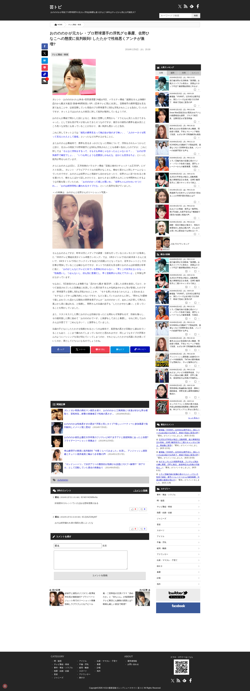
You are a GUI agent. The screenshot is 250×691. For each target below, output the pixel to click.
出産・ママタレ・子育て (167, 560)
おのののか (62, 480)
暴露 (159, 572)
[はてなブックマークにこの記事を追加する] (45, 60)
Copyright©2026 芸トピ (125, 688)
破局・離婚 (161, 548)
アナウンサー (162, 554)
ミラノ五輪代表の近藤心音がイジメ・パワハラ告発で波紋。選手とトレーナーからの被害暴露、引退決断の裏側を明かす (178, 477)
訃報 (159, 578)
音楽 (159, 524)
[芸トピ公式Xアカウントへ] (172, 681)
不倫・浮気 (161, 542)
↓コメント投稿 (140, 490)
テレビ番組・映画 (74, 24)
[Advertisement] (74, 379)
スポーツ (160, 530)
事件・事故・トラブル (166, 495)
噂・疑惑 (160, 501)
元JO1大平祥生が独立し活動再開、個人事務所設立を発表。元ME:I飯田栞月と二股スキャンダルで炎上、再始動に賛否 (178, 442)
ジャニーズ (161, 518)
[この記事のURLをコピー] (45, 74)
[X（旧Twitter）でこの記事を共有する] (45, 53)
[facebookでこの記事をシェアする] (45, 46)
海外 (159, 584)
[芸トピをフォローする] (180, 6)
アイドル (160, 536)
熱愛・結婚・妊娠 (164, 513)
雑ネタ (159, 566)
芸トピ (56, 7)
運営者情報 (132, 661)
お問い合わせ (133, 664)
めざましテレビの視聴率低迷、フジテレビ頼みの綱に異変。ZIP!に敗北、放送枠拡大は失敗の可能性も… (177, 464)
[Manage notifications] (5, 686)
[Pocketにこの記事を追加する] (45, 67)
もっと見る (194, 418)
